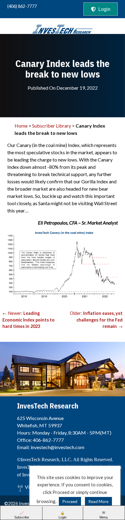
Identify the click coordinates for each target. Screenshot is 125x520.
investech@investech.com (57, 447)
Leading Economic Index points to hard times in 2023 (28, 320)
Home (21, 125)
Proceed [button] (69, 501)
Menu (104, 517)
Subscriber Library (51, 125)
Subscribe (21, 517)
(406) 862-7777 (22, 6)
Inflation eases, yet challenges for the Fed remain (99, 320)
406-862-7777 (48, 440)
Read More (98, 501)
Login (104, 9)
